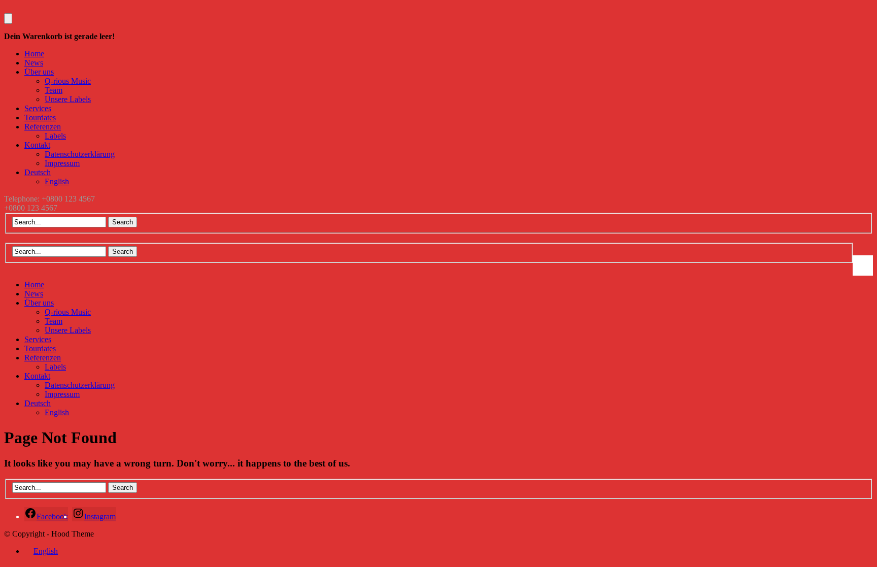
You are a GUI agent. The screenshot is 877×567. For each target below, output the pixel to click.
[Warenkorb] (8, 18)
